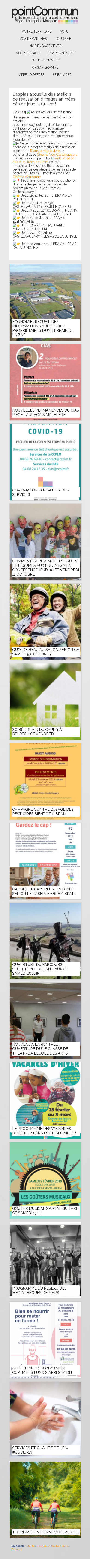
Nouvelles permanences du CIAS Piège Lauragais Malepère (45, 412)
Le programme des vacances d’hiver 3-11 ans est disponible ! (44, 1130)
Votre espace (27, 53)
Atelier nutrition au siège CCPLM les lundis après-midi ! (42, 1370)
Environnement (61, 53)
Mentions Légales (37, 1546)
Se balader (62, 75)
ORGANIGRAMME (45, 67)
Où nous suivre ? (45, 60)
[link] (45, 151)
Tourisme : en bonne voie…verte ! (45, 1532)
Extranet (17, 1549)
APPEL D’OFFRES (31, 75)
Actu (64, 31)
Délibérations (59, 1546)
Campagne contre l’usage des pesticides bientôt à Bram (43, 811)
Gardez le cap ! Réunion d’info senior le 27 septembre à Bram (43, 891)
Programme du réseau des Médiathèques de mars (39, 1290)
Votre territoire (36, 31)
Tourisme (63, 38)
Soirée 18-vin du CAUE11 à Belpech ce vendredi (37, 731)
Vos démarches (33, 38)
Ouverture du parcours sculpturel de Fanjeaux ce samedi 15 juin (40, 969)
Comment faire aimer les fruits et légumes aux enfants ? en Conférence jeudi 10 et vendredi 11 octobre (45, 568)
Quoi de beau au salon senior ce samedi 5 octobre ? (45, 652)
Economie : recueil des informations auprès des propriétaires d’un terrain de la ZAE (43, 328)
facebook (18, 1546)
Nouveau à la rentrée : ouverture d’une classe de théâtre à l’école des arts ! (41, 1048)
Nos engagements (45, 46)
